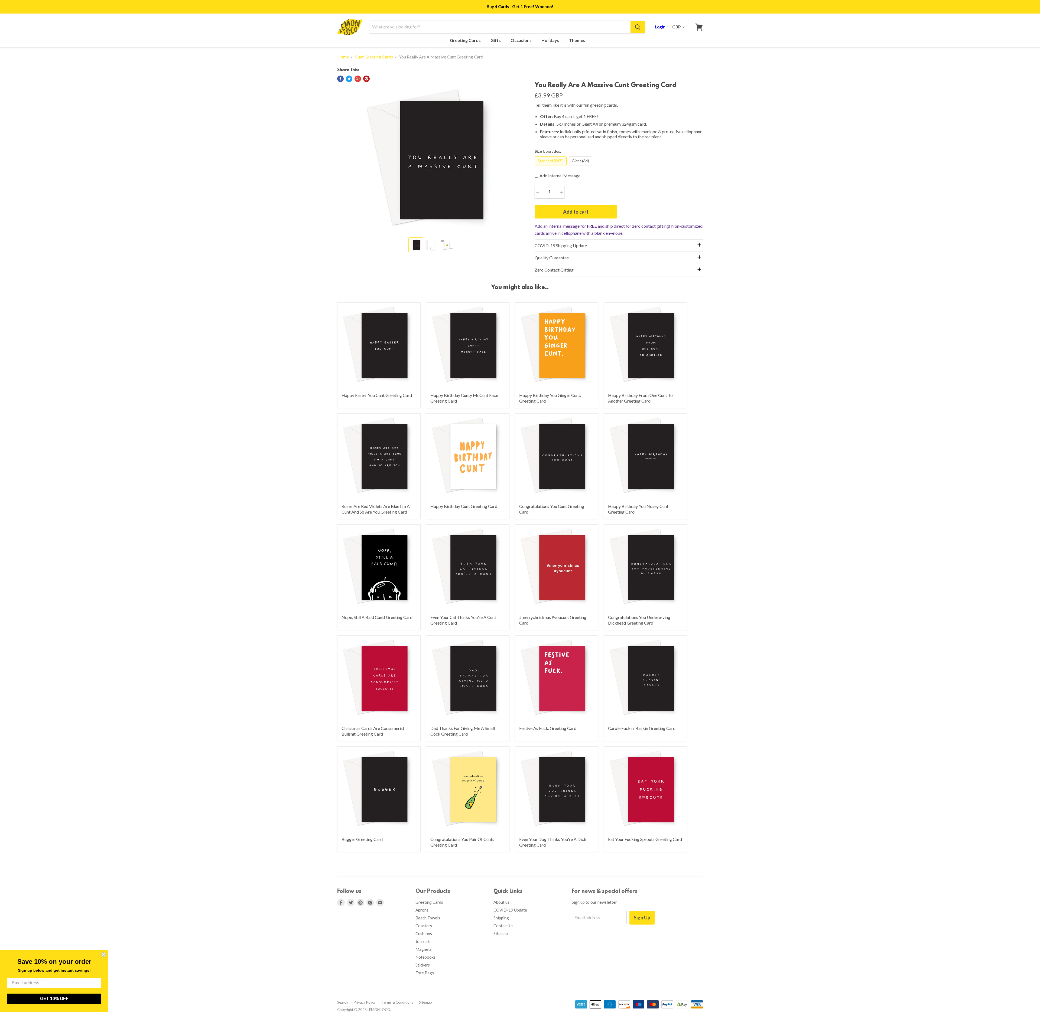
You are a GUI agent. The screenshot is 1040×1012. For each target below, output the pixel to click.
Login (660, 26)
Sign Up (642, 917)
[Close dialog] (103, 954)
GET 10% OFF (54, 998)
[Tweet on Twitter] (349, 79)
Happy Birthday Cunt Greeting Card (463, 506)
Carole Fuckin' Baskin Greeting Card (641, 728)
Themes (577, 40)
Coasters (423, 925)
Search (342, 1002)
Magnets (423, 949)
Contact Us (503, 925)
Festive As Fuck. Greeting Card (547, 728)
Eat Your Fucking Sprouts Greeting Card (645, 839)
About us (501, 902)
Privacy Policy (365, 1002)
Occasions (521, 40)
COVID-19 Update (510, 909)
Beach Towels (427, 917)
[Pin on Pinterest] (366, 79)
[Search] (637, 27)
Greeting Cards (466, 40)
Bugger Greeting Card (362, 839)
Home (343, 56)
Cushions (423, 933)
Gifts (496, 40)
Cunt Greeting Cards (374, 56)
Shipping (501, 917)
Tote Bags (424, 972)
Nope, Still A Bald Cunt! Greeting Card (377, 617)
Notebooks (425, 957)
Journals (423, 941)
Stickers (422, 964)
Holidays (550, 40)
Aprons (421, 909)
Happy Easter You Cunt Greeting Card (377, 395)
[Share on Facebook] (340, 79)
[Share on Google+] (358, 79)
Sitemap (500, 933)
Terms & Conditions (397, 1002)
